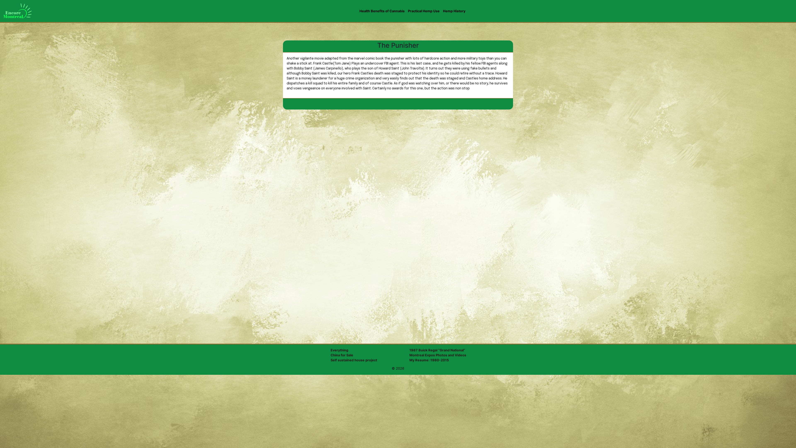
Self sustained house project (354, 360)
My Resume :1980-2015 (429, 360)
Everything (339, 350)
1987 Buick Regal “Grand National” (437, 350)
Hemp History (454, 11)
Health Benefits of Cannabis (382, 11)
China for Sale (342, 355)
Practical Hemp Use (424, 11)
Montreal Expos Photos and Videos (437, 355)
